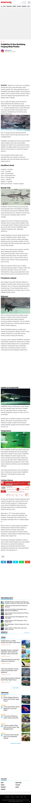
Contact (17, 797)
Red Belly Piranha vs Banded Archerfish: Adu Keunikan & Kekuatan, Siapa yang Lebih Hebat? (9, 652)
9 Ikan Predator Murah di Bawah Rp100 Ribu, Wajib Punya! (10, 679)
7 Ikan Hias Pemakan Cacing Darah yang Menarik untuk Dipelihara (9, 670)
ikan (2, 108)
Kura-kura (9, 6)
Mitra (28, 6)
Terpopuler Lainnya (15, 743)
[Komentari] (27, 562)
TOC (25, 797)
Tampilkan (26, 632)
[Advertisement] (15, 24)
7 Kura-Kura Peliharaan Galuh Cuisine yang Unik (10, 717)
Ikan (4, 6)
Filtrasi (19, 6)
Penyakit (24, 6)
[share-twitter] (15, 562)
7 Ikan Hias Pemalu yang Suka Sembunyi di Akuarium (10, 660)
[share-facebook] (9, 562)
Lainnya (3, 789)
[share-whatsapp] (21, 562)
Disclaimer (7, 797)
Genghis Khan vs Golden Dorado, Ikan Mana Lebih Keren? (11, 641)
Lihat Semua (15, 687)
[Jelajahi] (29, 2)
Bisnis (14, 6)
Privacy (12, 797)
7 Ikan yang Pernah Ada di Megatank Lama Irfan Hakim (11, 708)
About (21, 797)
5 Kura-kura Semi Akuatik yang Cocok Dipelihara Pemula (11, 736)
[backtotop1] (29, 801)
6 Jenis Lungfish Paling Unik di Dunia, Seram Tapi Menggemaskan (11, 727)
